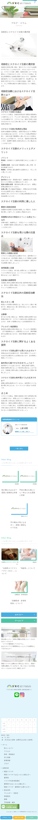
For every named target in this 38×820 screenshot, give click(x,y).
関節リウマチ (8, 771)
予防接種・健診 (9, 802)
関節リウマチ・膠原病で (17, 787)
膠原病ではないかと (15, 784)
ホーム (5, 744)
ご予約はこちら (6, 817)
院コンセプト (8, 748)
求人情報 (7, 757)
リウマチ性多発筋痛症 (12, 781)
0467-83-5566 (19, 817)
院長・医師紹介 (9, 754)
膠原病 (6, 777)
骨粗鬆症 (7, 796)
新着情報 (7, 760)
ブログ (6, 763)
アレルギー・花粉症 (11, 793)
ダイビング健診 (9, 805)
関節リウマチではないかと (17, 774)
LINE (31, 817)
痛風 (5, 799)
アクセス (7, 751)
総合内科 (7, 790)
